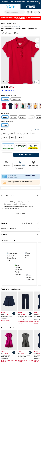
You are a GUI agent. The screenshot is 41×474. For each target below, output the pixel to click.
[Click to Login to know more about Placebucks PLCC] (38, 182)
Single (5, 117)
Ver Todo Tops (16, 26)
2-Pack (13, 117)
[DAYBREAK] (29, 106)
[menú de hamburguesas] (2, 12)
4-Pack (22, 117)
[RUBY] (4, 106)
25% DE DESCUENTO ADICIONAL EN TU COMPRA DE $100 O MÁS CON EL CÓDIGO (20, 17)
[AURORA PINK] (16, 106)
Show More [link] (20, 214)
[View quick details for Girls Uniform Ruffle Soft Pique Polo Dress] (13, 352)
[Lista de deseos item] (32, 13)
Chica (9, 23)
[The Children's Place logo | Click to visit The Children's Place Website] (10, 6)
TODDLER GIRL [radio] (16, 99)
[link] (28, 12)
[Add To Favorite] (37, 45)
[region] (20, 2)
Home (3, 23)
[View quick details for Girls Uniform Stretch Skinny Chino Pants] (30, 313)
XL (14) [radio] (12, 137)
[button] (31, 12)
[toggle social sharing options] (37, 40)
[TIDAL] (10, 106)
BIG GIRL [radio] (5, 99)
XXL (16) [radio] (20, 137)
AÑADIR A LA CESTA (26, 155)
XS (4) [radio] (4, 133)
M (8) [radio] (33, 133)
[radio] (4, 106)
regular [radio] (5, 125)
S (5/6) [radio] (11, 133)
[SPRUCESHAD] (23, 106)
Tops (14, 23)
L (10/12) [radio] (5, 137)
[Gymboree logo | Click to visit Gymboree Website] (30, 6)
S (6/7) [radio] (19, 133)
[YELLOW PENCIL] (35, 106)
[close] (39, 3)
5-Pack (31, 117)
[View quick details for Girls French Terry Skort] (13, 313)
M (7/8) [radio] (26, 133)
